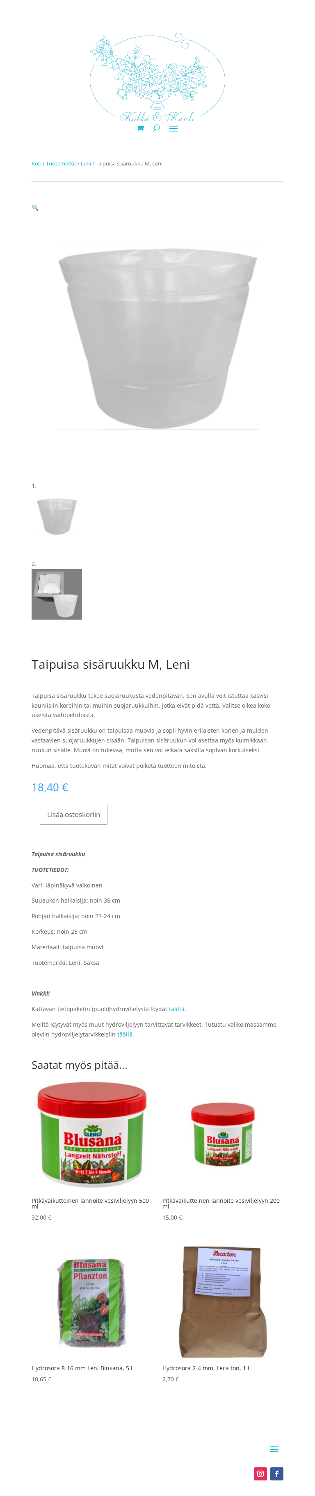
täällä (124, 1034)
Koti (36, 163)
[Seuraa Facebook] (276, 1473)
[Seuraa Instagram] (260, 1473)
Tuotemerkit (61, 163)
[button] (35, 207)
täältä (177, 1009)
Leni (86, 163)
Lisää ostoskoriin (73, 814)
